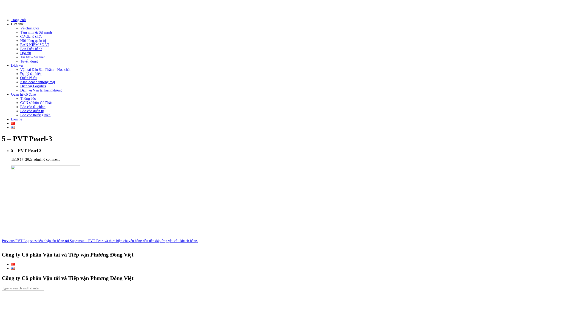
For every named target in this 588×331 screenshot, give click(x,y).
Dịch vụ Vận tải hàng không (41, 90)
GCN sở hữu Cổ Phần (36, 103)
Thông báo (28, 98)
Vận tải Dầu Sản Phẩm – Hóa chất (45, 69)
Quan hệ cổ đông (23, 94)
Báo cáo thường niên (35, 115)
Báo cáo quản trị (32, 111)
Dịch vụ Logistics (33, 86)
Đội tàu (25, 53)
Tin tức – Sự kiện (32, 57)
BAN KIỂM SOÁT (34, 45)
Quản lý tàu (28, 78)
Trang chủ (18, 20)
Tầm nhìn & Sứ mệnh (36, 32)
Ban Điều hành (31, 49)
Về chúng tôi (29, 28)
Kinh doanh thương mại (37, 82)
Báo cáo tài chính (32, 107)
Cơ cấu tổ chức (31, 36)
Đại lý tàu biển (31, 74)
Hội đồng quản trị (33, 41)
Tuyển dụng (29, 61)
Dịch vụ (17, 65)
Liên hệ (16, 119)
